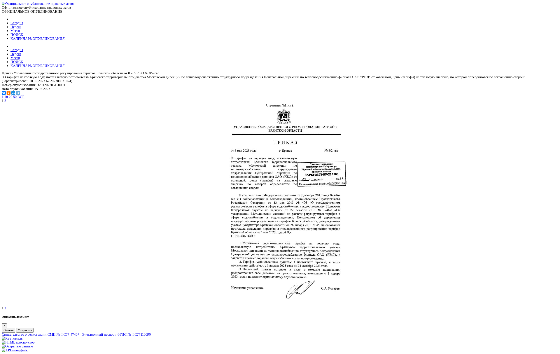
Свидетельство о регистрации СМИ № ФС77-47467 (40, 334)
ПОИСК (16, 35)
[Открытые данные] (17, 346)
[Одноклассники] (8, 93)
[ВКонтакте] (4, 93)
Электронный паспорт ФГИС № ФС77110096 (116, 334)
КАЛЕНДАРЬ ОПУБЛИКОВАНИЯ (37, 38)
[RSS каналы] (12, 338)
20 (10, 97)
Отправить (25, 330)
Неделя (15, 27)
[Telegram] (18, 93)
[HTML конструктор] (18, 342)
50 (15, 97)
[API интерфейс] (15, 350)
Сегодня (16, 23)
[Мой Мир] (13, 93)
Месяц (15, 31)
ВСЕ (21, 97)
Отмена (9, 330)
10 (6, 97)
